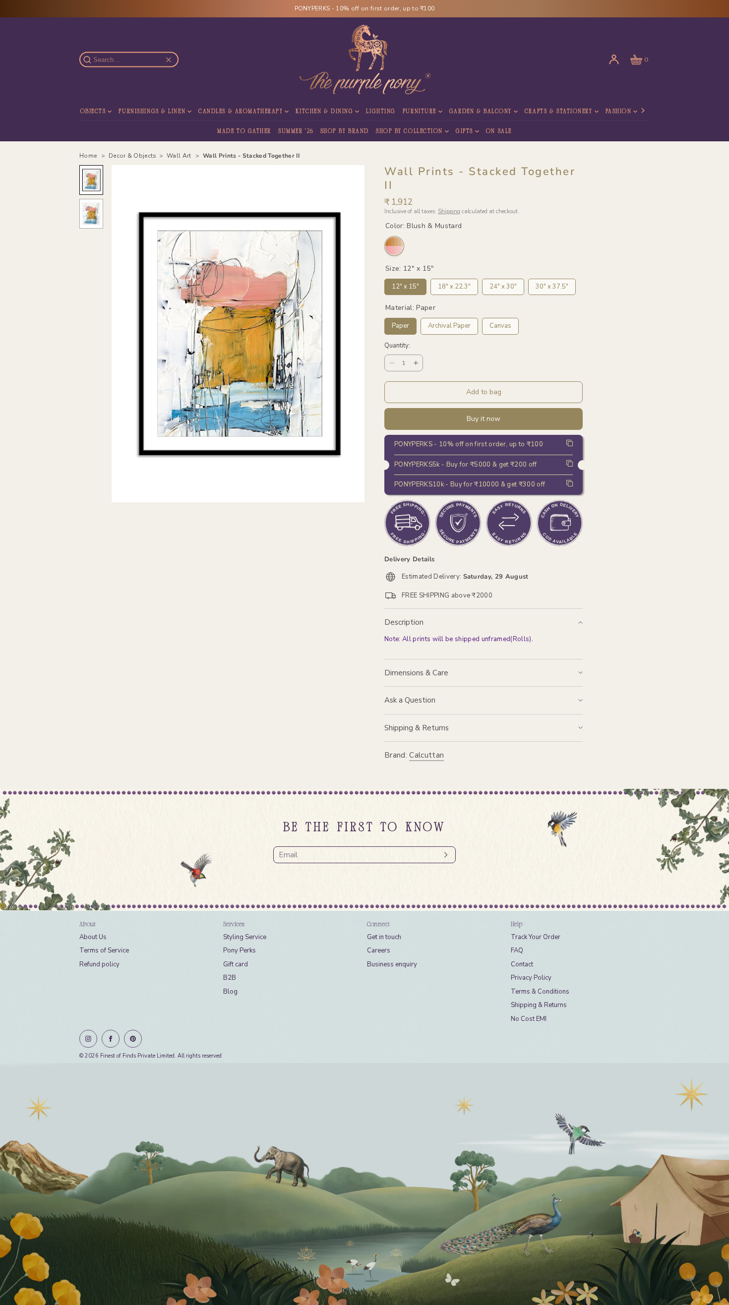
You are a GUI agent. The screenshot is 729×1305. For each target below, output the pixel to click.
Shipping (449, 211)
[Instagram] (88, 1039)
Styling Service (244, 937)
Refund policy (99, 964)
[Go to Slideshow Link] (364, 1184)
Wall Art (180, 156)
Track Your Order (535, 937)
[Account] (614, 59)
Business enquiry (392, 964)
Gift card (235, 964)
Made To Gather (244, 131)
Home (89, 156)
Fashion (619, 112)
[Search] (93, 59)
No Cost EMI (529, 1018)
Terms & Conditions (540, 991)
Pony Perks (239, 950)
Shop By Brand (344, 131)
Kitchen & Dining (324, 112)
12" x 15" (405, 285)
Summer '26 (295, 131)
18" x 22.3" (454, 285)
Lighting (380, 112)
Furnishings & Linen (152, 112)
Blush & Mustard (394, 246)
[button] (638, 59)
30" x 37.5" (552, 285)
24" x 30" (503, 285)
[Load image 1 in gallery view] (91, 180)
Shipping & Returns (416, 728)
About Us (93, 937)
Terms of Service (104, 950)
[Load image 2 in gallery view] (91, 214)
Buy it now (483, 418)
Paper (400, 324)
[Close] (168, 59)
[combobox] (133, 60)
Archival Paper (449, 324)
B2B (229, 977)
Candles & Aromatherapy (240, 112)
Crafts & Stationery (559, 112)
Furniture (419, 112)
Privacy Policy (531, 977)
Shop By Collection (409, 131)
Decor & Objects (78, 112)
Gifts (464, 131)
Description (404, 622)
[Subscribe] (443, 854)
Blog (230, 991)
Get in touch (384, 937)
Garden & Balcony (480, 112)
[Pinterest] (133, 1039)
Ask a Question (409, 700)
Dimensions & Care (416, 673)
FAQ (517, 950)
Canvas (500, 324)
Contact (522, 964)
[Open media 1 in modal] (238, 333)
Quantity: (397, 346)
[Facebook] (111, 1039)
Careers (378, 950)
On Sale (499, 131)
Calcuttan (426, 755)
